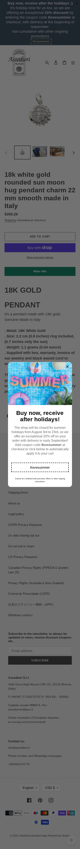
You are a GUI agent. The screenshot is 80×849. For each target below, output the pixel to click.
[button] (40, 467)
